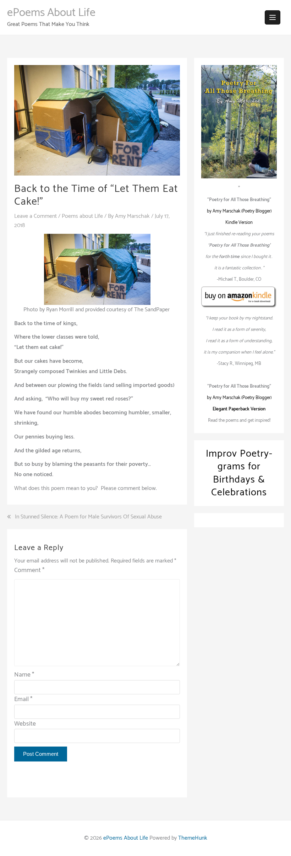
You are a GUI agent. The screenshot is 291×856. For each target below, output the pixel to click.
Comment (29, 570)
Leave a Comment (35, 216)
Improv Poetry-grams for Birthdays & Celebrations (239, 473)
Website (25, 723)
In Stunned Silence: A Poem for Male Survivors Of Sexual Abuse (88, 517)
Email (23, 699)
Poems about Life (82, 216)
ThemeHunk (192, 838)
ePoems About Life (51, 13)
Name (24, 674)
